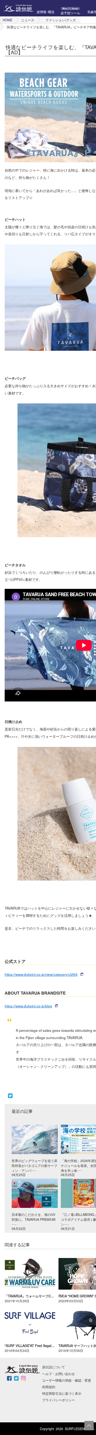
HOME (7, 20)
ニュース (27, 20)
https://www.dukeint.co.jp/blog (28, 1005)
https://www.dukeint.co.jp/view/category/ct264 (41, 974)
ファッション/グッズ (60, 20)
